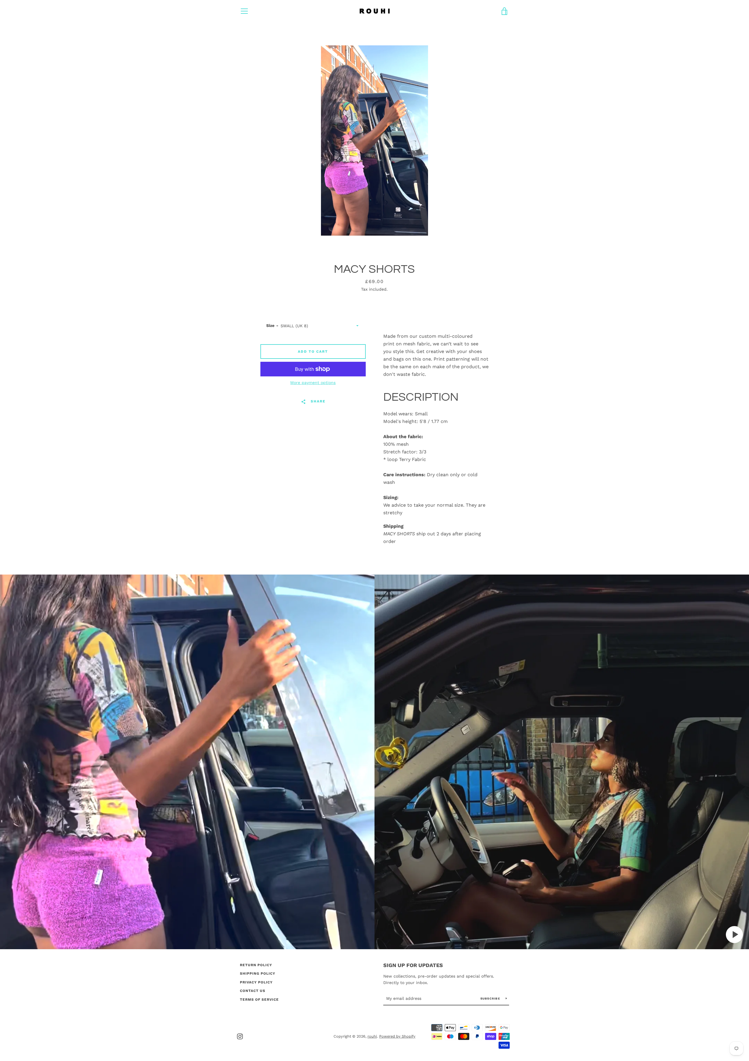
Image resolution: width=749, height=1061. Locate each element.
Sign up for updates (413, 965)
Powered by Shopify (397, 1036)
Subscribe (490, 998)
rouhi (372, 1036)
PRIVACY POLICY (256, 982)
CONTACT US (252, 991)
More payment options (313, 382)
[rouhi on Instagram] (240, 1036)
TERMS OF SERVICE (259, 999)
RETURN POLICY (256, 965)
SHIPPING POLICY (257, 973)
